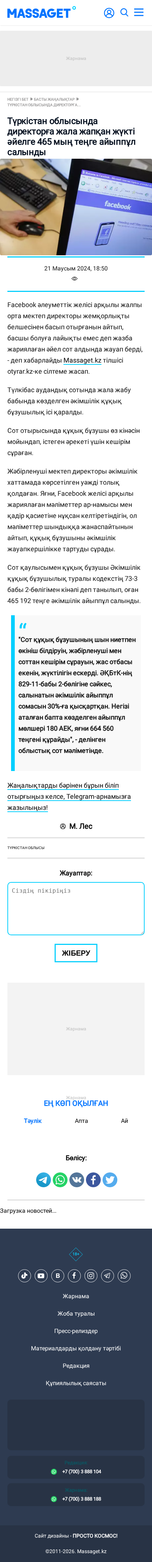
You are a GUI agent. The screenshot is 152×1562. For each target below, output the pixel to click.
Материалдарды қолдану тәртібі (76, 1348)
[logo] (41, 12)
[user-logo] (109, 16)
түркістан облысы (26, 848)
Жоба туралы (76, 1313)
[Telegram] (107, 1275)
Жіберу (76, 953)
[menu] (139, 12)
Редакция (76, 1365)
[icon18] (76, 1258)
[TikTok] (24, 1275)
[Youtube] (41, 1275)
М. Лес (80, 826)
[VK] (57, 1275)
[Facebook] (74, 1275)
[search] (124, 12)
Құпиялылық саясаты (76, 1383)
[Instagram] (90, 1275)
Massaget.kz (82, 360)
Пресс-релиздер (76, 1330)
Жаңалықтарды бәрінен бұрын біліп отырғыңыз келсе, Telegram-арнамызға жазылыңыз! (69, 796)
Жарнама (76, 1296)
